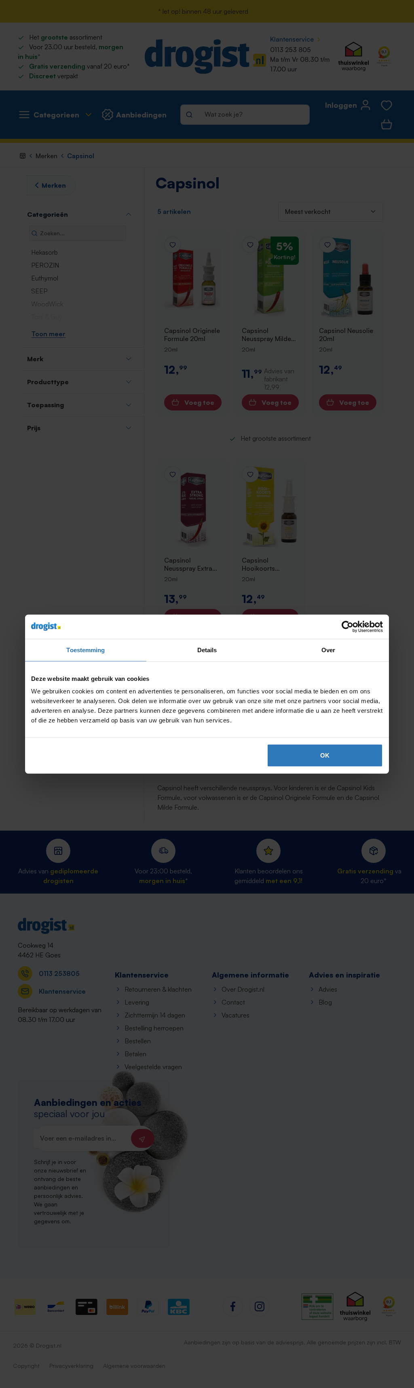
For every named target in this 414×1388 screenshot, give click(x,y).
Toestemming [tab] (85, 649)
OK (325, 755)
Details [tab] (207, 649)
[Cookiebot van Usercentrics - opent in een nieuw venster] (347, 626)
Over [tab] (328, 649)
